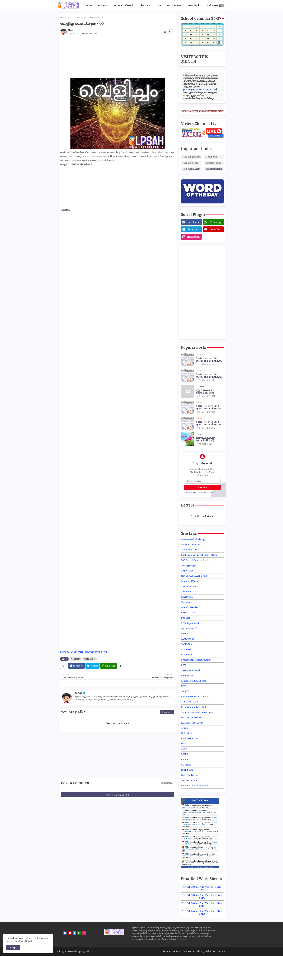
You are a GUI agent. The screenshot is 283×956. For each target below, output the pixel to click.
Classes (144, 5)
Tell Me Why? (187, 570)
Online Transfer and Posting (196, 660)
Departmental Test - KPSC (194, 707)
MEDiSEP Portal (189, 780)
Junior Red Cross (189, 775)
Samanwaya (187, 654)
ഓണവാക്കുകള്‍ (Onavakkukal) (194, 812)
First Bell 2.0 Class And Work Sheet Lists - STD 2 (202, 896)
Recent (101, 5)
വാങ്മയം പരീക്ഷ (213, 163)
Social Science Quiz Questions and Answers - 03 (209, 407)
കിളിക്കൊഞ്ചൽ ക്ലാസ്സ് (193, 539)
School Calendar (189, 607)
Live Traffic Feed (200, 800)
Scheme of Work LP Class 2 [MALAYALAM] (198, 863)
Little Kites (186, 733)
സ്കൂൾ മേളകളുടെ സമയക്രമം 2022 (205, 391)
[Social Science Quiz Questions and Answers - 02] (187, 359)
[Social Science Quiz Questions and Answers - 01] (187, 375)
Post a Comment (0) (117, 794)
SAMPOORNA (188, 638)
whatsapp (215, 222)
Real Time (199, 867)
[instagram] (84, 933)
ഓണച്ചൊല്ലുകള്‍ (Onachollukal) (205, 439)
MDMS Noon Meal (190, 670)
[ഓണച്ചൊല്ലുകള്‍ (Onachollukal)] (187, 439)
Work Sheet (73, 18)
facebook (193, 222)
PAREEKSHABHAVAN (192, 722)
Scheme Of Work (124, 5)
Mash (79, 693)
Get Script (191, 867)
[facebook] (65, 933)
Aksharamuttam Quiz (215, 169)
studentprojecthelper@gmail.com (200, 89)
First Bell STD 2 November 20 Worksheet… (199, 848)
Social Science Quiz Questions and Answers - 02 (209, 359)
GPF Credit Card (189, 701)
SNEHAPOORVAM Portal (193, 680)
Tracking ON (208, 867)
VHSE (184, 749)
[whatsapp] (79, 933)
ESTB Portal (187, 770)
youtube (215, 229)
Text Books (194, 5)
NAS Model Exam (192, 169)
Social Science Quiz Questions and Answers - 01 (209, 375)
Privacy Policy (204, 951)
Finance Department (191, 717)
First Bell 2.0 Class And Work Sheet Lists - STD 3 (202, 904)
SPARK (184, 633)
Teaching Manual (192, 157)
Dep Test (185, 618)
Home (88, 5)
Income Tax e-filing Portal (194, 785)
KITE (183, 686)
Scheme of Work (189, 581)
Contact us (188, 951)
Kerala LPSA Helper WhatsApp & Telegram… (199, 823)
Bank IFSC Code (189, 738)
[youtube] (70, 933)
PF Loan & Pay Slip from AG (195, 696)
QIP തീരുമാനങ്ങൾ (190, 623)
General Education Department (197, 712)
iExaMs (184, 728)
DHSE (184, 743)
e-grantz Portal (189, 628)
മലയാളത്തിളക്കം (189, 565)
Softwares (213, 5)
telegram (193, 229)
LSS (159, 5)
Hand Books (174, 5)
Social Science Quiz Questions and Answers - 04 (209, 423)
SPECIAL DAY (188, 612)
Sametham (186, 649)
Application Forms (190, 544)
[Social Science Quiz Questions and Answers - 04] (187, 423)
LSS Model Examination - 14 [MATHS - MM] (198, 855)
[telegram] (74, 933)
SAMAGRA (186, 644)
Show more (167, 712)
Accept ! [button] (13, 947)
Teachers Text (191, 163)
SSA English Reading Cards (195, 560)
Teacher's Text (188, 586)
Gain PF (185, 691)
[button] (221, 5)
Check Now (24, 941)
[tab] (88, 5)
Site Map (176, 951)
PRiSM (184, 759)
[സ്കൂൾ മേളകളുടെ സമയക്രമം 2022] (187, 391)
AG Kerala (186, 764)
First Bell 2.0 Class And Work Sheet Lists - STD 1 (202, 888)
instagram (193, 236)
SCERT (184, 754)
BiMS (183, 665)
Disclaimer (219, 951)
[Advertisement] (117, 57)
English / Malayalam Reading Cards (199, 555)
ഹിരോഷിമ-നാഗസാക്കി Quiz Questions (197, 831)
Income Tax (187, 675)
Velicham (75, 659)
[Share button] (120, 666)
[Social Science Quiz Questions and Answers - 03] (187, 407)
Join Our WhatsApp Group (194, 576)
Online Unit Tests (190, 549)
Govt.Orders (187, 597)
